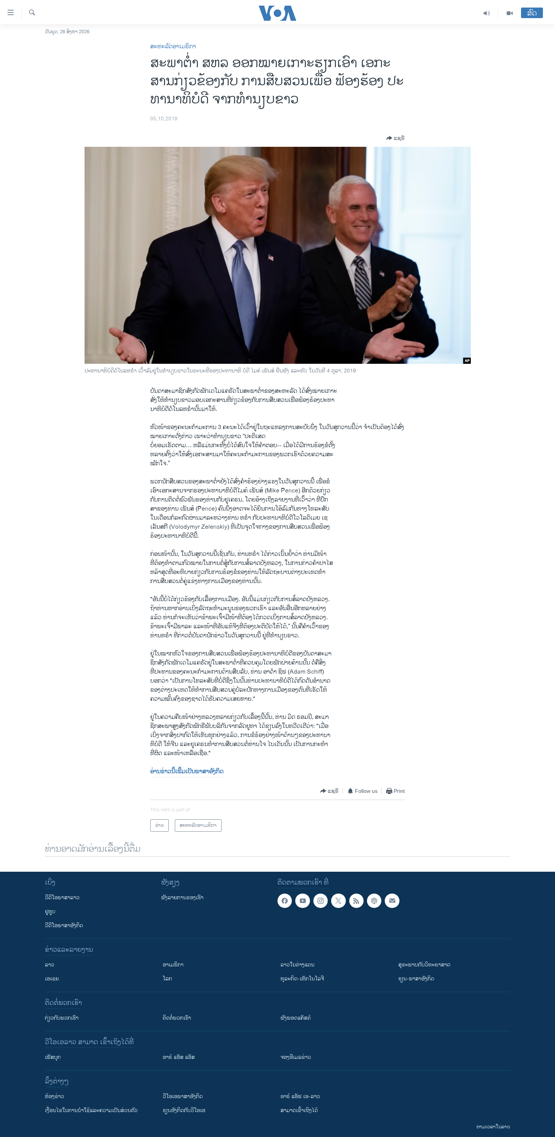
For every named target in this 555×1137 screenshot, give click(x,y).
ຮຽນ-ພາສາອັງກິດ (416, 979)
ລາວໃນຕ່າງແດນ (297, 965)
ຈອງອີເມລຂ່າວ (296, 1057)
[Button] (395, 138)
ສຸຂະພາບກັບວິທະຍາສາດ (424, 965)
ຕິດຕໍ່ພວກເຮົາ (177, 1018)
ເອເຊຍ (52, 979)
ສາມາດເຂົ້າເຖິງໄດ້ (299, 1110)
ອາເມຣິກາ (173, 965)
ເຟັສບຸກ (53, 1057)
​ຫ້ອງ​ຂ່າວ (54, 1096)
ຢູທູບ (50, 911)
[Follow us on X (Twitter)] (338, 901)
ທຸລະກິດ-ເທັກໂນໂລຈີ (302, 979)
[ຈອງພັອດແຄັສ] (392, 901)
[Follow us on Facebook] (285, 901)
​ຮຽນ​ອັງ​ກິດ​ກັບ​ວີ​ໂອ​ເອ (184, 1110)
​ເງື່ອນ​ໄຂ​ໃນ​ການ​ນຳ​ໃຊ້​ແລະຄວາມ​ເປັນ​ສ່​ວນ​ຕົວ (91, 1110)
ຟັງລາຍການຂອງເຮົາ (182, 898)
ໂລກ (167, 979)
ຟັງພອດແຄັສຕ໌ (296, 1018)
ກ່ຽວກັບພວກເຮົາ (62, 1018)
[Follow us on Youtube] (302, 901)
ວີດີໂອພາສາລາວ (62, 898)
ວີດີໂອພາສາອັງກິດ (64, 925)
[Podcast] (374, 901)
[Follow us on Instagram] (320, 901)
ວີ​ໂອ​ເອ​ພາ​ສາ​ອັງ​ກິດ (183, 1096)
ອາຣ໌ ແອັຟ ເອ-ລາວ (300, 1096)
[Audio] (486, 13)
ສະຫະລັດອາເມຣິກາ (173, 47)
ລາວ (49, 965)
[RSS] (356, 901)
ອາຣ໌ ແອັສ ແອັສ (179, 1057)
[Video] (509, 13)
